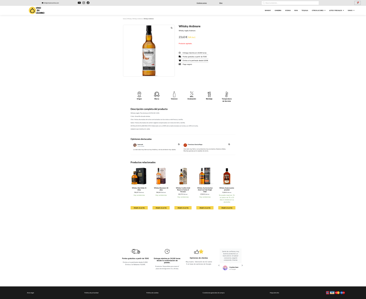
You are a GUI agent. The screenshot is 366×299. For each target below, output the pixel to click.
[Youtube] (79, 2)
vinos (350, 10)
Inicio (124, 18)
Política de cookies (152, 293)
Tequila (305, 10)
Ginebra (278, 10)
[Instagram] (83, 2)
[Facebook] (88, 2)
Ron (296, 10)
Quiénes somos (202, 3)
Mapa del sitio (274, 293)
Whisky (268, 10)
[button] (171, 28)
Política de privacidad (91, 293)
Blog (220, 3)
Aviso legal (30, 293)
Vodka (288, 10)
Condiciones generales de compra (213, 293)
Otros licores (317, 10)
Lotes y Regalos (335, 10)
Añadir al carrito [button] (139, 208)
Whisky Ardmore (138, 18)
